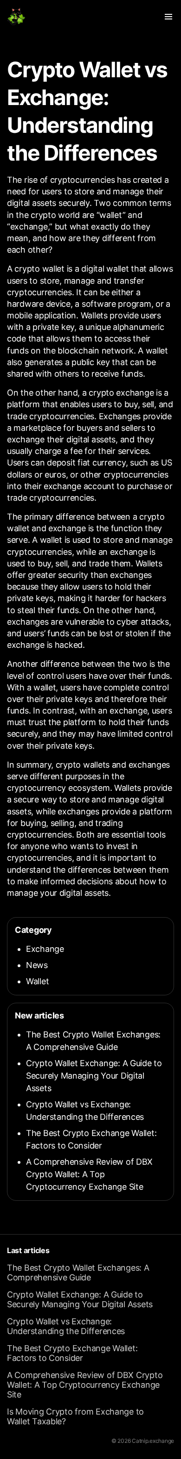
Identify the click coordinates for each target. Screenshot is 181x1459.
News (37, 965)
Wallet (37, 981)
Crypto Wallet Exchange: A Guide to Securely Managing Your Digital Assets (94, 1075)
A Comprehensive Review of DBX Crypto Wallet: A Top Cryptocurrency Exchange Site (89, 1174)
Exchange (45, 949)
